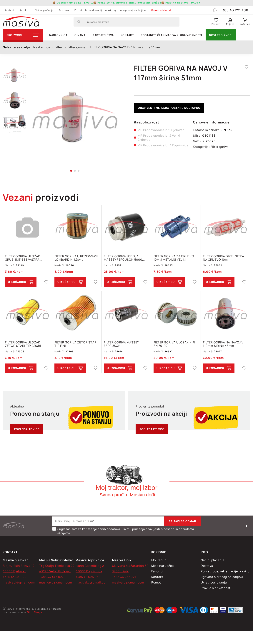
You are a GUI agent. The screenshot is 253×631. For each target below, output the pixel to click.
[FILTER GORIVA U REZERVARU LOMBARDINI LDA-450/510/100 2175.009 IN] (76, 227)
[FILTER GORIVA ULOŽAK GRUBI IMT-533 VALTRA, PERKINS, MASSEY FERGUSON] (27, 227)
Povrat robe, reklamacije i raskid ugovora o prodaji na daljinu (110, 10)
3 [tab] (78, 171)
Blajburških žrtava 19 (18, 566)
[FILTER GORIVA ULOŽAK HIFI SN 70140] (176, 314)
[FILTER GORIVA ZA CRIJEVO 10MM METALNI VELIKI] (176, 227)
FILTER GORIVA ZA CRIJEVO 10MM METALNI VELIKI (174, 258)
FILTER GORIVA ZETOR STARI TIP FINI (75, 344)
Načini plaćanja (44, 10)
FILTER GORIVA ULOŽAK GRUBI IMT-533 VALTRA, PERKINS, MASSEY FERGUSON (27, 258)
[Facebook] (246, 526)
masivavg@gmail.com (55, 582)
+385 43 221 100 (234, 10)
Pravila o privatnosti (216, 588)
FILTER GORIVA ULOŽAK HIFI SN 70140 (174, 344)
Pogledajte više (26, 429)
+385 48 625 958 (88, 577)
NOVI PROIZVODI (221, 35)
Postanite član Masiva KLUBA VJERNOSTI (171, 35)
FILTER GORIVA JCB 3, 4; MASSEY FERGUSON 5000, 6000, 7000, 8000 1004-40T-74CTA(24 (126, 258)
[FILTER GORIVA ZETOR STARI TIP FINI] (76, 314)
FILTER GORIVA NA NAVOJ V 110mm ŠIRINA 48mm (223, 344)
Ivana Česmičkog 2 (90, 566)
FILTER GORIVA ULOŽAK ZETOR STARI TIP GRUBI (23, 344)
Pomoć (156, 582)
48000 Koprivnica (89, 571)
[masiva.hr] (21, 21)
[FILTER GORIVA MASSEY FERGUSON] (126, 314)
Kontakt (9, 10)
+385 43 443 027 (51, 577)
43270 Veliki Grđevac (55, 571)
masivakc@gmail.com (92, 582)
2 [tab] (75, 171)
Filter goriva (220, 147)
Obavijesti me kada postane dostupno (169, 107)
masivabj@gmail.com (19, 582)
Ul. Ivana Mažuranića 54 (130, 566)
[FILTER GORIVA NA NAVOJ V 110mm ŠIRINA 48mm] (225, 314)
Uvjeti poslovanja (214, 582)
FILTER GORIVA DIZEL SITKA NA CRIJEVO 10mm (223, 258)
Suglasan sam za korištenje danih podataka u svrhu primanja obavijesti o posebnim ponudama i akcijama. (126, 531)
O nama (80, 35)
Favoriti (157, 571)
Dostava (64, 10)
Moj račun (159, 560)
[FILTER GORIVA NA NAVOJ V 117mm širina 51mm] (75, 117)
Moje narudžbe (162, 566)
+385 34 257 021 (124, 577)
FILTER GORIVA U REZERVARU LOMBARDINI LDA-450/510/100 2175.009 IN (76, 258)
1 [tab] (71, 171)
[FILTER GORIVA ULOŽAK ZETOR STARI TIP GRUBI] (27, 314)
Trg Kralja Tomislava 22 (56, 566)
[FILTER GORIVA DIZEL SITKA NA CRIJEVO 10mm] (225, 227)
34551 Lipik (120, 571)
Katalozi (24, 10)
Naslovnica (58, 35)
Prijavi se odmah (182, 521)
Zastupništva (103, 35)
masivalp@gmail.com (128, 582)
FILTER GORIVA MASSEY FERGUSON (121, 344)
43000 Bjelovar (14, 571)
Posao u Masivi (161, 10)
